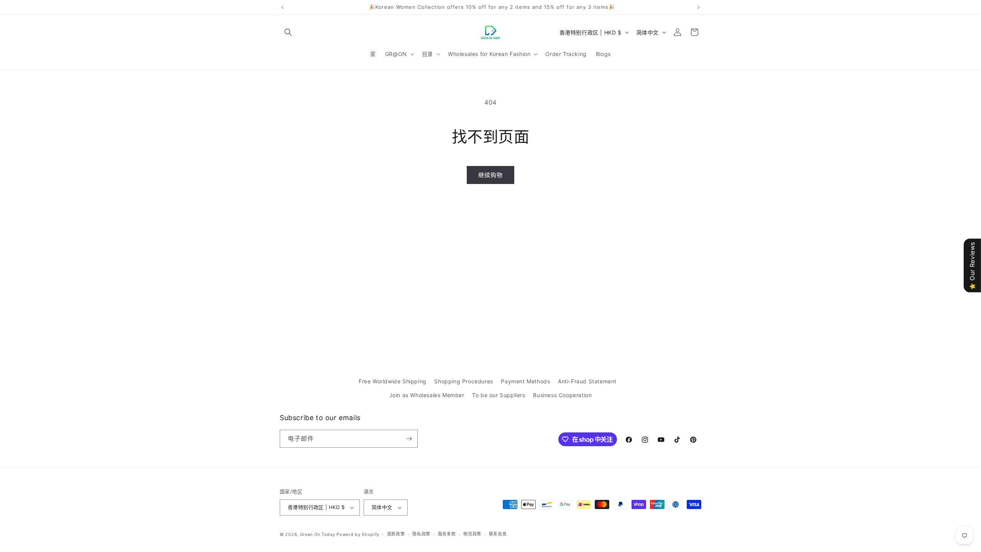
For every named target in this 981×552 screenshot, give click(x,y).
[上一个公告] (282, 7)
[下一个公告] (698, 7)
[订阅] (408, 439)
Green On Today (317, 534)
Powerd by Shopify (357, 534)
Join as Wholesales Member (426, 395)
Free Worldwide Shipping (393, 381)
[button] (288, 32)
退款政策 (396, 534)
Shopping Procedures (463, 381)
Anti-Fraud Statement (587, 381)
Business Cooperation (562, 395)
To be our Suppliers (498, 395)
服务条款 (447, 534)
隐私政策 (421, 534)
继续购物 (490, 175)
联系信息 (498, 534)
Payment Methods (525, 381)
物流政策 (472, 534)
